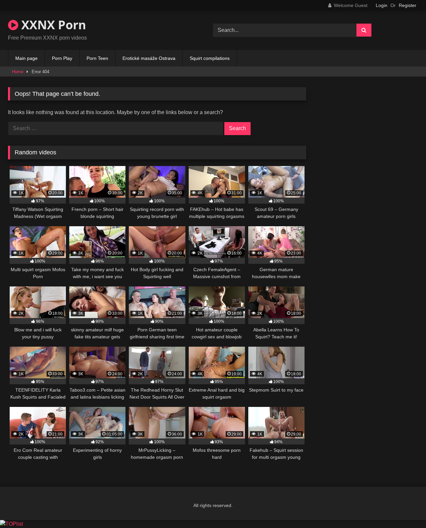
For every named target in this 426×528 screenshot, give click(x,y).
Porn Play (62, 58)
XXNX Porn (52, 25)
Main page (26, 58)
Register (407, 5)
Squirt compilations (210, 58)
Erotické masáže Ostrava (148, 58)
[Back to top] (405, 508)
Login (381, 5)
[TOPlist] (11, 524)
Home (17, 71)
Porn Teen (97, 58)
